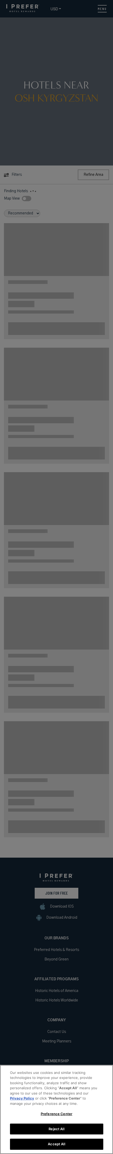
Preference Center (56, 1114)
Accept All (56, 1144)
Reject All (56, 1129)
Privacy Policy (22, 1098)
